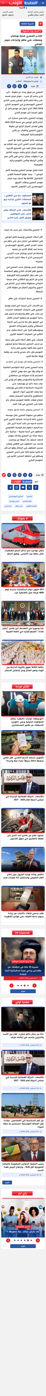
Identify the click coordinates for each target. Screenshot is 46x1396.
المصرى (29, 496)
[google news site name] (35, 487)
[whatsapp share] (14, 86)
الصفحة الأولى (31, 506)
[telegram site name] (23, 487)
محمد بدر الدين (32, 77)
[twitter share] (20, 86)
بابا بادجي (8, 506)
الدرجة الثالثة (27, 24)
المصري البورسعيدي (16, 496)
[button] (34, 985)
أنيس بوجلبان (14, 501)
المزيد (23, 991)
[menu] (42, 3)
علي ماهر (18, 506)
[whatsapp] (4, 475)
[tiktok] (10, 487)
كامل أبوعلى (27, 501)
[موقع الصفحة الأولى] (23, 3)
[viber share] (9, 86)
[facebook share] (25, 86)
